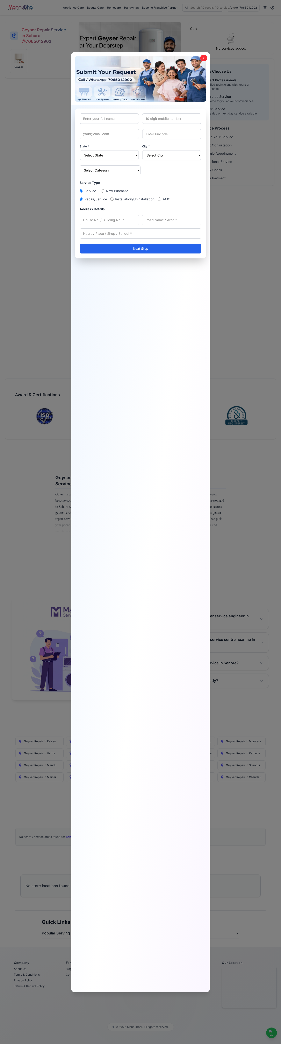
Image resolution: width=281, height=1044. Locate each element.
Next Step (140, 248)
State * (84, 146)
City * (146, 146)
